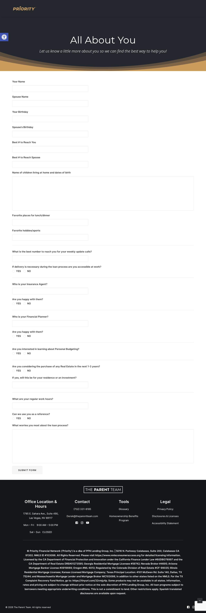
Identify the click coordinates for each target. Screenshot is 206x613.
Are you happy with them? (27, 299)
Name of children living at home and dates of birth (41, 172)
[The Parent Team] (24, 8)
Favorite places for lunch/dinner (31, 215)
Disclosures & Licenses (165, 516)
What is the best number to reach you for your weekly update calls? (52, 251)
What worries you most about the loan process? (40, 425)
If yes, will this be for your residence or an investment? (44, 377)
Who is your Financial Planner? (30, 316)
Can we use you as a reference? (31, 414)
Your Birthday (20, 111)
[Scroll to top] (199, 600)
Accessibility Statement (165, 523)
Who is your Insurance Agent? (29, 284)
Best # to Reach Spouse (26, 157)
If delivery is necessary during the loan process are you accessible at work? (56, 266)
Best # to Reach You (24, 142)
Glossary (124, 509)
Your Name (18, 81)
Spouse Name (20, 96)
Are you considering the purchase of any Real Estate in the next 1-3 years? (56, 366)
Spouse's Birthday (22, 127)
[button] (4, 37)
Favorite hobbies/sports (26, 230)
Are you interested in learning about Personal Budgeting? (45, 349)
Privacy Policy (165, 509)
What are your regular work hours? (32, 398)
